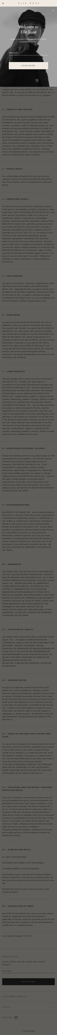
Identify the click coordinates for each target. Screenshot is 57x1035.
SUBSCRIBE (28, 66)
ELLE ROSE (29, 3)
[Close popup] (53, 10)
